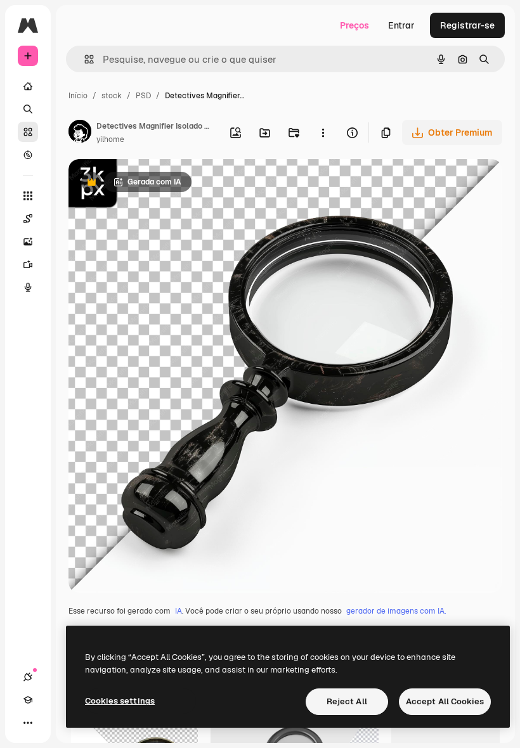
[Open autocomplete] (84, 59)
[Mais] (28, 723)
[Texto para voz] (28, 287)
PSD (143, 96)
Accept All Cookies (445, 701)
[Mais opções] (322, 132)
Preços (354, 25)
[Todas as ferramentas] (28, 196)
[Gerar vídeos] (28, 264)
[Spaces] (28, 219)
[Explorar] (28, 155)
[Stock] (28, 132)
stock (111, 96)
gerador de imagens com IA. (396, 611)
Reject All (347, 701)
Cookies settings (120, 700)
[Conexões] (28, 677)
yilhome (110, 139)
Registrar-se (467, 25)
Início (78, 96)
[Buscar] (28, 109)
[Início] (28, 86)
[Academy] (28, 700)
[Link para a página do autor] (79, 133)
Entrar (401, 25)
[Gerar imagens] (28, 241)
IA (178, 611)
